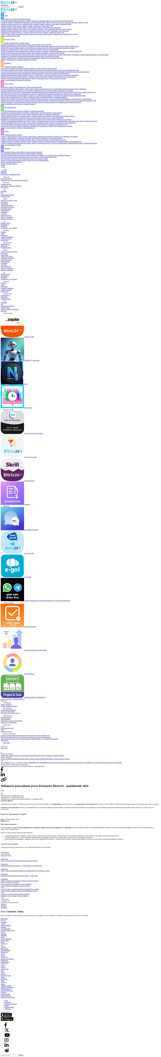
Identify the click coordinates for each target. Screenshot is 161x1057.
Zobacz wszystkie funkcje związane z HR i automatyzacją (18, 128)
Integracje (4, 311)
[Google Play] (7, 1020)
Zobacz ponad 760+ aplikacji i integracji (12, 699)
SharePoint (4, 979)
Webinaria (4, 935)
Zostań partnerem (6, 996)
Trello (2, 972)
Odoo (2, 980)
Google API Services (7, 990)
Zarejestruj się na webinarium (9, 844)
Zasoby (3, 955)
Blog (2, 766)
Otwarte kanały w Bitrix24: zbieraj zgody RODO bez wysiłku (19, 891)
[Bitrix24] (9, 3)
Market (3, 984)
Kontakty (3, 927)
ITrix (7, 821)
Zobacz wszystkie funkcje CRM (10, 36)
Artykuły (3, 947)
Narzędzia (4, 922)
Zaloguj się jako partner (8, 997)
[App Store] (6, 1016)
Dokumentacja (5, 962)
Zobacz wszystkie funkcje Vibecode (11, 162)
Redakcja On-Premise (7, 959)
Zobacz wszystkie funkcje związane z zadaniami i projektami (19, 59)
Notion (3, 977)
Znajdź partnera (5, 994)
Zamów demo (5, 940)
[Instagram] (6, 1042)
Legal (6, 1000)
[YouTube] (7, 1037)
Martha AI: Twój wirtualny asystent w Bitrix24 (14, 896)
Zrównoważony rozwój (8, 930)
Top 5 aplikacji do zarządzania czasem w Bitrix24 (15, 886)
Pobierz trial (4, 960)
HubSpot (3, 974)
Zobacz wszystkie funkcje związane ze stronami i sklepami (18, 104)
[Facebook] (5, 1027)
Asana (2, 965)
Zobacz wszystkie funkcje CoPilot (11, 145)
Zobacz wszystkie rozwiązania (10, 309)
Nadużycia (7, 1009)
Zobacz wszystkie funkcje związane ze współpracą (16, 80)
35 (8, 901)
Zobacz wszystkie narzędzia (9, 164)
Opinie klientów (5, 950)
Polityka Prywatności (10, 1004)
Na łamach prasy (6, 929)
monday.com (4, 969)
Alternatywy (4, 952)
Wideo (3, 937)
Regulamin (7, 1002)
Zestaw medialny (6, 925)
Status (2, 942)
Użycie (3, 954)
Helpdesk (3, 934)
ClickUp (3, 967)
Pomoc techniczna (6, 939)
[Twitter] (6, 1032)
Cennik (3, 165)
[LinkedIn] (6, 1047)
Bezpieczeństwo (9, 1007)
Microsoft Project (6, 975)
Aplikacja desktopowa (7, 987)
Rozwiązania (4, 949)
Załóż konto (4, 5)
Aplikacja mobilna (6, 985)
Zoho (2, 970)
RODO (6, 1005)
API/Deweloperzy (6, 989)
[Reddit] (6, 1052)
